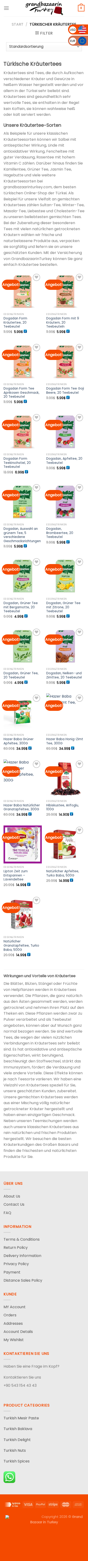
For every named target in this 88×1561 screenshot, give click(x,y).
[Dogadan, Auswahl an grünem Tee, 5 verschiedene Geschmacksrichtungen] (23, 502)
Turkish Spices (17, 1461)
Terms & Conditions (22, 1239)
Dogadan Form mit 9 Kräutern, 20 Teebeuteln (62, 322)
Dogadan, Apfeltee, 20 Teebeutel (64, 461)
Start (17, 24)
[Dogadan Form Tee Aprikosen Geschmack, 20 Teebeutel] (23, 362)
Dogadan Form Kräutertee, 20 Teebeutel (15, 322)
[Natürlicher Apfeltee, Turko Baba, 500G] (65, 844)
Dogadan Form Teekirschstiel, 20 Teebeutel (17, 463)
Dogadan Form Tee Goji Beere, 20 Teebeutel (65, 391)
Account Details (18, 1331)
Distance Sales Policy (23, 1280)
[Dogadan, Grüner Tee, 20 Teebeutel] (23, 646)
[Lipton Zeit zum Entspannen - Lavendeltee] (23, 844)
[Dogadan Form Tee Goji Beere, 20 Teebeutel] (65, 362)
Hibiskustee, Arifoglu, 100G (62, 807)
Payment (12, 1272)
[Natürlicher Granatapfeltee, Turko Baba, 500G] (23, 915)
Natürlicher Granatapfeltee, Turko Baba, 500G (21, 945)
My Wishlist (14, 1339)
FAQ (7, 1212)
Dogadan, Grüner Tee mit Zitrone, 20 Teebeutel (63, 607)
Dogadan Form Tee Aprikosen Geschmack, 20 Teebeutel (21, 393)
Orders (10, 1315)
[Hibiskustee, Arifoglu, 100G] (65, 778)
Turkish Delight (17, 1439)
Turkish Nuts (15, 1450)
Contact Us (14, 1204)
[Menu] (6, 8)
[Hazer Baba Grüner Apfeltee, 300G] (23, 712)
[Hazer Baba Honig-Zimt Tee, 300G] (65, 712)
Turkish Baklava (18, 1428)
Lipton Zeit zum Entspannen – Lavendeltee (16, 875)
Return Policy (16, 1247)
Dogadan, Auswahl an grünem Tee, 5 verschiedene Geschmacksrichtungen (22, 535)
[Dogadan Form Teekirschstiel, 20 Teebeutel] (23, 432)
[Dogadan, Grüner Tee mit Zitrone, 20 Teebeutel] (65, 576)
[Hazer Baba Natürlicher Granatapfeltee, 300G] (23, 778)
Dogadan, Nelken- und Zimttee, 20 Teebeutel (64, 675)
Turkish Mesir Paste (21, 1418)
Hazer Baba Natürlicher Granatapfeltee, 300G (22, 807)
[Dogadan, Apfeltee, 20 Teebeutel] (65, 432)
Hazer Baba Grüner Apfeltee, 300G (19, 741)
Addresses (13, 1323)
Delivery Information (22, 1255)
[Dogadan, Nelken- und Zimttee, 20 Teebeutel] (65, 646)
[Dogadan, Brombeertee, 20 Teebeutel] (65, 502)
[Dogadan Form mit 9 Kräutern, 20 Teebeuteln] (65, 292)
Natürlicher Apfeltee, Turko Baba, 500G (62, 873)
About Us (12, 1196)
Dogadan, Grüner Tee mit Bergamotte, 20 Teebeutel (21, 607)
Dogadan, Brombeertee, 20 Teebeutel (59, 533)
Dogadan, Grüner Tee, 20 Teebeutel (21, 675)
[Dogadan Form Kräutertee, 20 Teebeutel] (23, 292)
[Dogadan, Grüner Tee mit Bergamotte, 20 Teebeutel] (23, 576)
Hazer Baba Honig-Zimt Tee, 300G (64, 741)
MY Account (15, 1307)
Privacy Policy (16, 1264)
